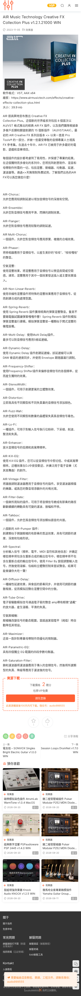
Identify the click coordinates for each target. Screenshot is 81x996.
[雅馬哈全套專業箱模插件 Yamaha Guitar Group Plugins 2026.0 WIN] (59, 870)
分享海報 (72, 736)
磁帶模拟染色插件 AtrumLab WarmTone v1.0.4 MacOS (21, 800)
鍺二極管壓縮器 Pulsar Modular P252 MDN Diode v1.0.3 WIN (59, 846)
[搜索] (62, 5)
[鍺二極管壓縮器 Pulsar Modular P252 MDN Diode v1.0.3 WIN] (59, 825)
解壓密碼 (33, 949)
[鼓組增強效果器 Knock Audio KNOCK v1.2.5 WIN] (21, 870)
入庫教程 (7, 969)
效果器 (29, 29)
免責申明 (7, 929)
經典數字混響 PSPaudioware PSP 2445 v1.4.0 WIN (21, 846)
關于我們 (7, 923)
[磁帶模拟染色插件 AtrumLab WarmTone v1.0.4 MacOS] (21, 779)
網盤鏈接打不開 (11, 943)
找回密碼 (7, 951)
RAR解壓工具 (36, 954)
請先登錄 (40, 698)
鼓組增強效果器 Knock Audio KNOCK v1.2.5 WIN (19, 891)
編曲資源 (8, 5)
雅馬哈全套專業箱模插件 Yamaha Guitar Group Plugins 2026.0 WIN (57, 892)
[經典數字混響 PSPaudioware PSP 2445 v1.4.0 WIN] (21, 825)
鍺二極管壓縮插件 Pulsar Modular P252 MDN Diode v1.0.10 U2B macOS (59, 801)
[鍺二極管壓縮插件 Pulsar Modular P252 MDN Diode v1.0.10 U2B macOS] (59, 779)
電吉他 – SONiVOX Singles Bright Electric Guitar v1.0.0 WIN (19, 752)
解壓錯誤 (33, 943)
